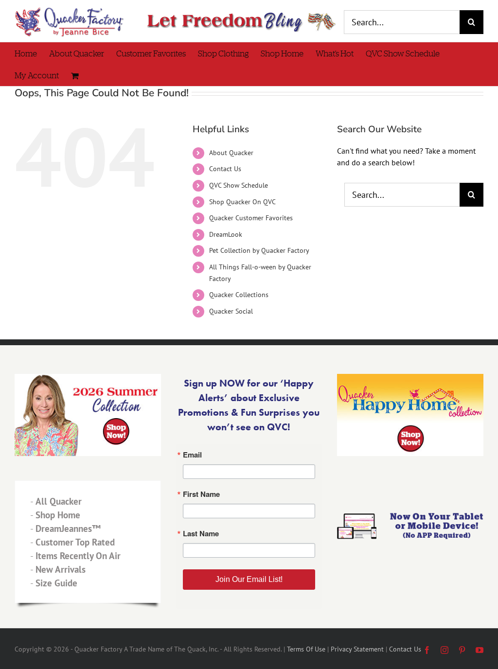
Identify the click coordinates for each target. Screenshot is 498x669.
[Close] (391, 223)
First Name (130, 327)
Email (120, 279)
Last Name (129, 375)
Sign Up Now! (249, 430)
